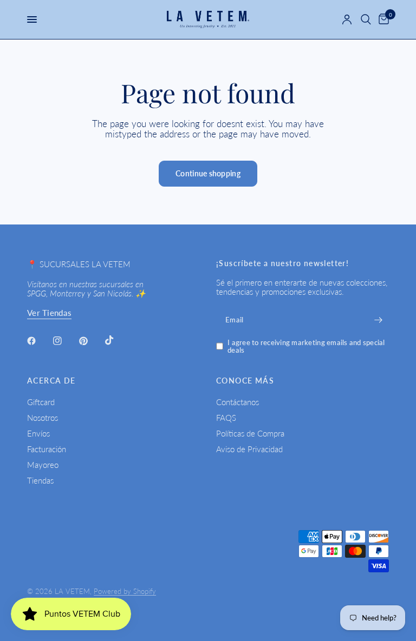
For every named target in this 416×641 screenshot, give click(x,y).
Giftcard (41, 402)
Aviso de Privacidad (249, 449)
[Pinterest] (91, 341)
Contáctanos (237, 402)
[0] (382, 19)
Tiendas (40, 480)
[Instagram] (65, 341)
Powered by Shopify (125, 591)
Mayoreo (42, 465)
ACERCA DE (51, 381)
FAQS (226, 417)
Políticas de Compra (250, 433)
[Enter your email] (378, 320)
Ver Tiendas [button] (49, 313)
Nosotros (42, 417)
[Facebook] (39, 341)
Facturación (46, 449)
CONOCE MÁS (245, 381)
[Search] (366, 19)
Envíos (38, 433)
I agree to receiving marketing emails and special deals (306, 346)
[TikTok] (117, 340)
